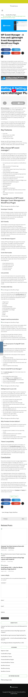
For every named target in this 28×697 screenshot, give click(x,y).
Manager (7, 512)
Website (3, 612)
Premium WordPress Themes (7, 662)
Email (2, 606)
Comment (3, 582)
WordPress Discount (5, 665)
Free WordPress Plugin (6, 653)
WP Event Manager (5, 108)
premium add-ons (20, 294)
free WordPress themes (15, 446)
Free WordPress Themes (6, 656)
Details (12, 496)
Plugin (10, 512)
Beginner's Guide (4, 650)
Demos (16, 496)
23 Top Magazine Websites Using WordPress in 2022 (12, 642)
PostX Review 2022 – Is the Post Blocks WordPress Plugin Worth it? (12, 568)
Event (3, 512)
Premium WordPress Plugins (7, 659)
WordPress (15, 512)
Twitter (23, 490)
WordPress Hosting (5, 668)
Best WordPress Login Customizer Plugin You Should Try (13, 635)
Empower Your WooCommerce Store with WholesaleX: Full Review (12, 547)
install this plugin (8, 372)
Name (2, 600)
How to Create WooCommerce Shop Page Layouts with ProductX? (12, 558)
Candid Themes (3, 45)
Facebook (17, 490)
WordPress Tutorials (5, 671)
